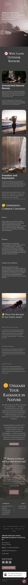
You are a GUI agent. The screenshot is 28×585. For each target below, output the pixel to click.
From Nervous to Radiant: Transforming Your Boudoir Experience (7, 509)
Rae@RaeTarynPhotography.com (9, 550)
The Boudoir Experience (13, 526)
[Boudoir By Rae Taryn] (8, 4)
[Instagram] (6, 562)
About (12, 528)
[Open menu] (24, 4)
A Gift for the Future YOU (22, 506)
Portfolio (22, 526)
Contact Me (18, 528)
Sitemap (14, 531)
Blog (23, 528)
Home (4, 526)
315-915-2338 (5, 553)
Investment (6, 528)
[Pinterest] (10, 562)
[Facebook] (3, 562)
